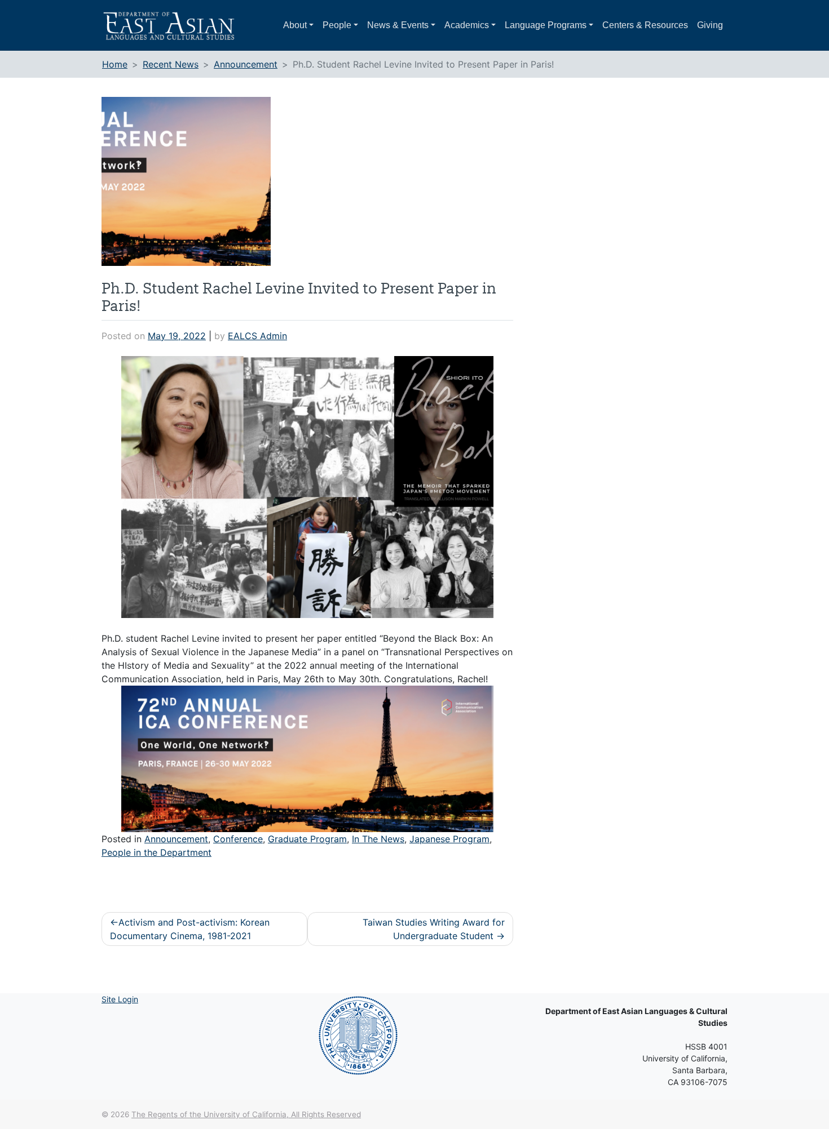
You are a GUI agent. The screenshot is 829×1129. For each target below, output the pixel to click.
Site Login (120, 999)
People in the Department (156, 852)
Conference (238, 838)
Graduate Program (307, 838)
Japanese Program (449, 838)
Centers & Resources (645, 25)
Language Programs (546, 25)
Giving (710, 25)
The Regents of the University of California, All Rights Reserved (246, 1114)
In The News (378, 838)
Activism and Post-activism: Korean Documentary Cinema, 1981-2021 (190, 929)
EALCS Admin (257, 335)
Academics (466, 25)
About (295, 25)
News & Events (398, 25)
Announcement (176, 838)
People (337, 25)
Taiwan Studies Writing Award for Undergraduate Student (434, 929)
